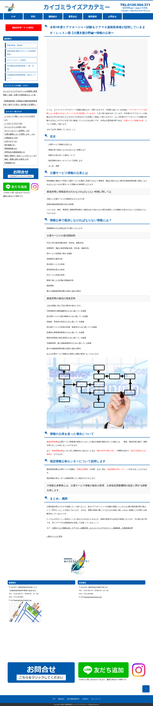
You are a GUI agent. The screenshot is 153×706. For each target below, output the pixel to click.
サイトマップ (96, 699)
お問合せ (112, 16)
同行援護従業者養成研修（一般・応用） (20, 67)
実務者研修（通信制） (15, 45)
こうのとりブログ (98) (13, 123)
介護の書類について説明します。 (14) (19, 134)
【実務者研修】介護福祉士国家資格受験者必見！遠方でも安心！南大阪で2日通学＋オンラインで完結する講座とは (20, 103)
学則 (33, 16)
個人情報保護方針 (73, 699)
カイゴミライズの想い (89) (15, 127)
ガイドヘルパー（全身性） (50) (17, 131)
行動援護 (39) (9, 163)
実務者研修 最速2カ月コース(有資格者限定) (21, 52)
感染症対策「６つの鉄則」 (23, 28)
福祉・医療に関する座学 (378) (16, 159)
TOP (13, 16)
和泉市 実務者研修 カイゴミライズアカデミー (74, 704)
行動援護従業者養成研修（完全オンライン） (21, 76)
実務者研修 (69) (10, 148)
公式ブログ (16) (10, 141)
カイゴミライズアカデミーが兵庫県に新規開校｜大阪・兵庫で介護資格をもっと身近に (20, 93)
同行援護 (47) (9, 145)
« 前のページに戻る (54, 536)
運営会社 (72, 16)
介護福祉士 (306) (11, 138)
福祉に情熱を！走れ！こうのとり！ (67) (20, 156)
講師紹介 (53, 16)
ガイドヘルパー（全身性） (17, 60)
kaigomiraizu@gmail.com (23, 600)
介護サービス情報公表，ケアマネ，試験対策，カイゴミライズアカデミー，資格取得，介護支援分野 (92, 528)
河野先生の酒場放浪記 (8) (14, 152)
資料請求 (92, 16)
